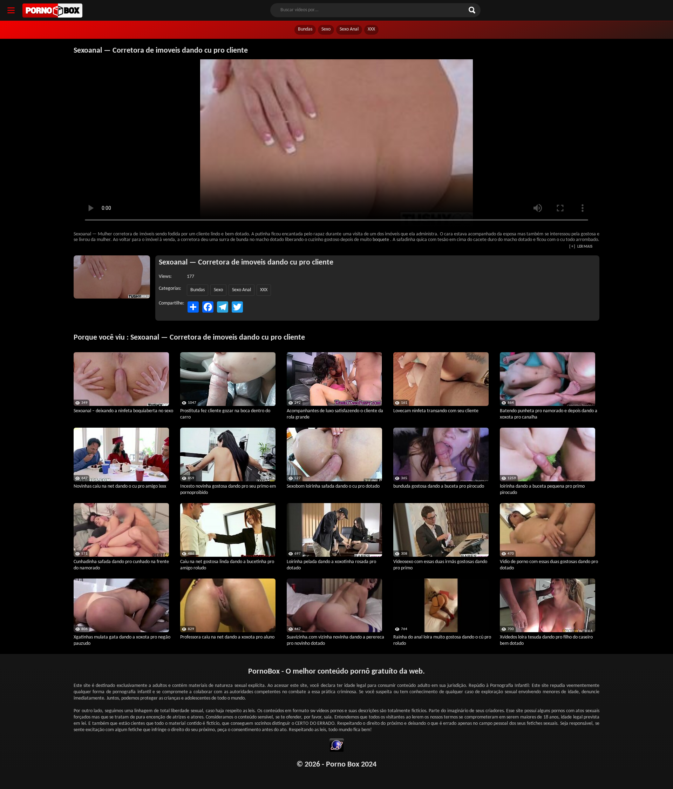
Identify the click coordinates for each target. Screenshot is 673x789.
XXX (371, 29)
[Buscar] (473, 10)
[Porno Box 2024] (52, 11)
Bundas (305, 29)
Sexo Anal (349, 29)
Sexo (326, 29)
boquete (381, 240)
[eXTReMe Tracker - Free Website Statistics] (336, 746)
